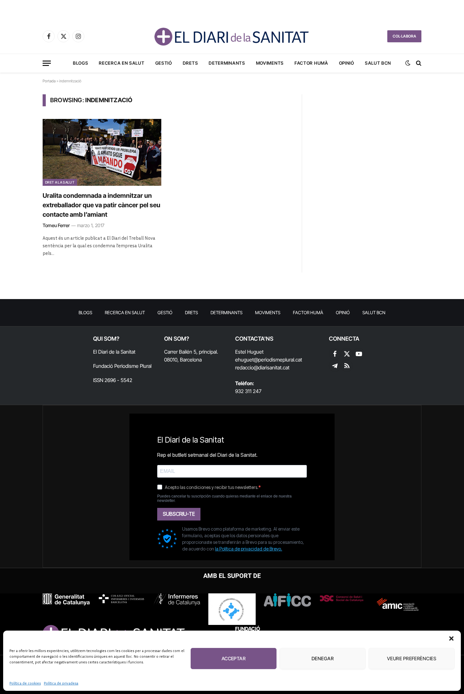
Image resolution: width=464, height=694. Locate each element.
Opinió (346, 63)
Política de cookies (25, 683)
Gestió (163, 63)
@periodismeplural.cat (278, 359)
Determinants (227, 63)
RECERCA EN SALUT (121, 63)
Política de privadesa (61, 683)
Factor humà (311, 63)
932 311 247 (248, 391)
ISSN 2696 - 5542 (112, 380)
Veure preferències (411, 659)
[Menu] (47, 63)
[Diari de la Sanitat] (232, 36)
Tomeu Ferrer (56, 225)
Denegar (323, 659)
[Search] (418, 63)
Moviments (270, 63)
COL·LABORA (404, 36)
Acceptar (234, 659)
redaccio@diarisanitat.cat (262, 367)
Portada (49, 81)
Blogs (80, 63)
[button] (451, 638)
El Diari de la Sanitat (114, 352)
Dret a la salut (59, 182)
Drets (190, 63)
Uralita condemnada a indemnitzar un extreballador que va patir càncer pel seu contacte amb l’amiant (101, 205)
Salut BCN (378, 63)
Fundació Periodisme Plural (122, 366)
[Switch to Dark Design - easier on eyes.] (408, 63)
